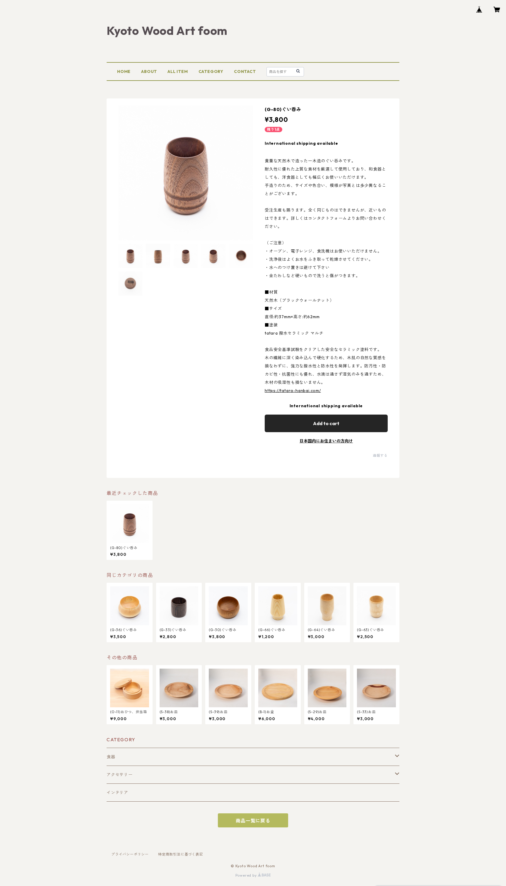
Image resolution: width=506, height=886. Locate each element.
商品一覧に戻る (253, 821)
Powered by (246, 875)
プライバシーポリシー (130, 854)
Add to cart (326, 423)
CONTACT (245, 71)
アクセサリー (120, 774)
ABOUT (149, 71)
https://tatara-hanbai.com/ (293, 390)
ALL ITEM (177, 71)
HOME (124, 71)
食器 (111, 756)
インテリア (117, 792)
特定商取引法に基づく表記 (180, 854)
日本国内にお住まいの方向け (326, 441)
